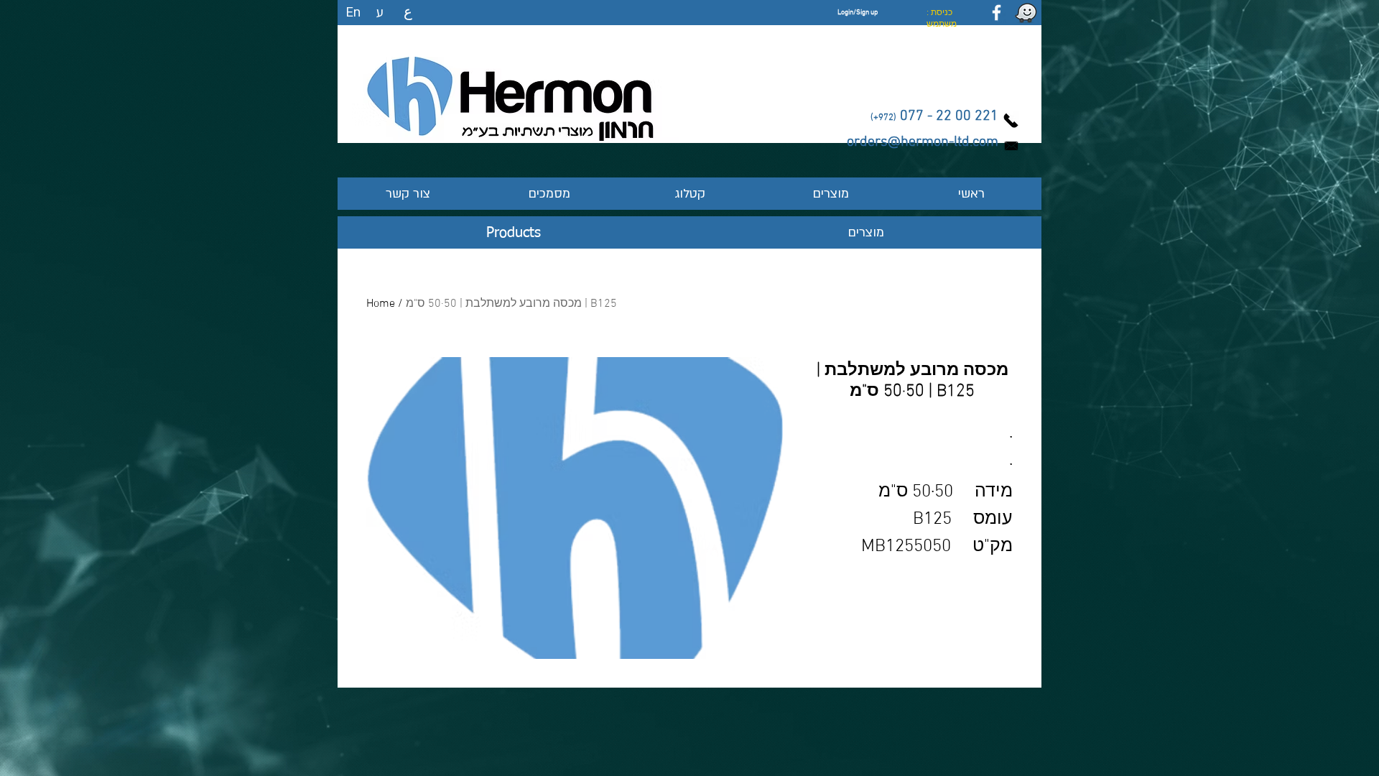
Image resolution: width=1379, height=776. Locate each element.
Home (380, 304)
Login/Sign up (857, 12)
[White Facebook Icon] (996, 12)
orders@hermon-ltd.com (922, 142)
